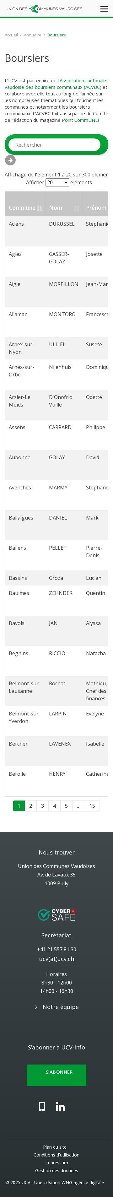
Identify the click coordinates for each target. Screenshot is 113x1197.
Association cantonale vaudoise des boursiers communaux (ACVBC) (55, 83)
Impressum (56, 1163)
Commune (22, 207)
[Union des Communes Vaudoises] (44, 8)
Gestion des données (56, 1170)
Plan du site (55, 1147)
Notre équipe (61, 1007)
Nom (55, 207)
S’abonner (56, 1075)
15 (92, 805)
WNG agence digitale (83, 1182)
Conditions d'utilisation (56, 1155)
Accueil (11, 35)
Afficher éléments (59, 182)
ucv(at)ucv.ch (56, 958)
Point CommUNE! (80, 120)
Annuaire (32, 35)
